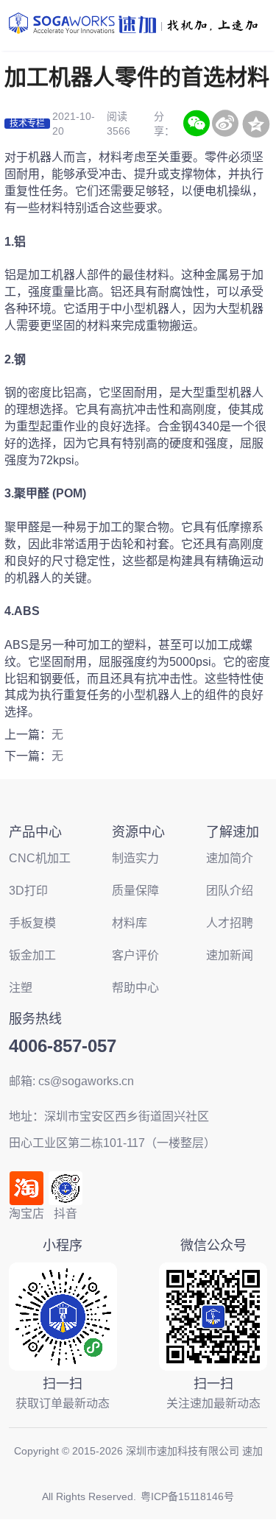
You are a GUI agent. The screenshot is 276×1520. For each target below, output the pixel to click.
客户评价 (135, 955)
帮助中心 (135, 987)
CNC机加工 (40, 858)
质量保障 (135, 890)
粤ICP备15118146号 (187, 1496)
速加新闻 (229, 955)
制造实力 (135, 858)
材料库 (129, 923)
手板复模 (32, 923)
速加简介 (229, 858)
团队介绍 (229, 890)
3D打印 (28, 890)
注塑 (20, 987)
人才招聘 (229, 923)
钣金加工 (32, 955)
